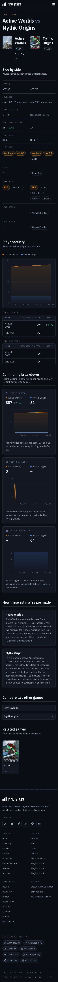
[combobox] (29, 708)
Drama (5, 916)
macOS (20, 153)
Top (50, 977)
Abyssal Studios (39, 213)
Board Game (8, 901)
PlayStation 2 (37, 863)
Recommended (9, 863)
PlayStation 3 (37, 868)
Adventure (37, 193)
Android (34, 838)
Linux (34, 158)
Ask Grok (11, 948)
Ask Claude (29, 948)
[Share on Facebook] (19, 823)
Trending (6, 843)
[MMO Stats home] (10, 4)
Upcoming (7, 858)
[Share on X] (5, 823)
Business (6, 906)
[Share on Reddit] (12, 823)
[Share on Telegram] (32, 823)
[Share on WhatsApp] (25, 823)
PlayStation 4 (37, 873)
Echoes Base (37, 891)
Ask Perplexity (33, 954)
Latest (5, 853)
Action (43, 187)
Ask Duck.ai (30, 960)
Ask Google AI (35, 942)
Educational (8, 921)
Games (5, 868)
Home (5, 838)
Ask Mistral (12, 954)
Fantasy (36, 198)
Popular (6, 848)
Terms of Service (12, 977)
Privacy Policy (34, 977)
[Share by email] (39, 823)
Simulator (17, 187)
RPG (6, 187)
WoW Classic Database (42, 886)
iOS (32, 843)
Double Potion (34, 973)
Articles (6, 873)
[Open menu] (53, 4)
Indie (46, 198)
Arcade (5, 896)
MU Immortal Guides (41, 896)
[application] (29, 283)
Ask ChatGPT (13, 942)
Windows (8, 153)
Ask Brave (12, 960)
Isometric (36, 173)
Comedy (6, 911)
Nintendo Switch (39, 858)
